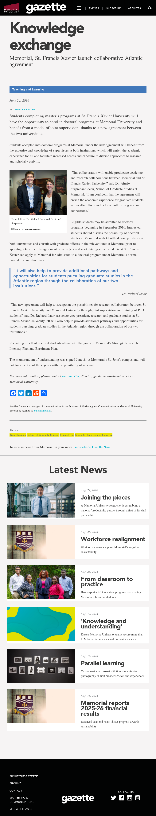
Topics (14, 430)
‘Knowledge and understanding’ (103, 623)
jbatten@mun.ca (42, 410)
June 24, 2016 (19, 100)
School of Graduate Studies (43, 435)
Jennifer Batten (24, 109)
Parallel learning (103, 663)
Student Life (67, 435)
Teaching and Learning (99, 435)
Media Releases (21, 809)
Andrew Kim (70, 376)
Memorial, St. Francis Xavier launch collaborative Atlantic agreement (76, 61)
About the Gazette (24, 776)
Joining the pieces (105, 497)
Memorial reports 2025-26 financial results (105, 708)
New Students (18, 435)
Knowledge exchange (47, 36)
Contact (16, 790)
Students (80, 435)
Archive (15, 783)
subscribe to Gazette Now (92, 447)
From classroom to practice (107, 581)
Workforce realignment (113, 539)
